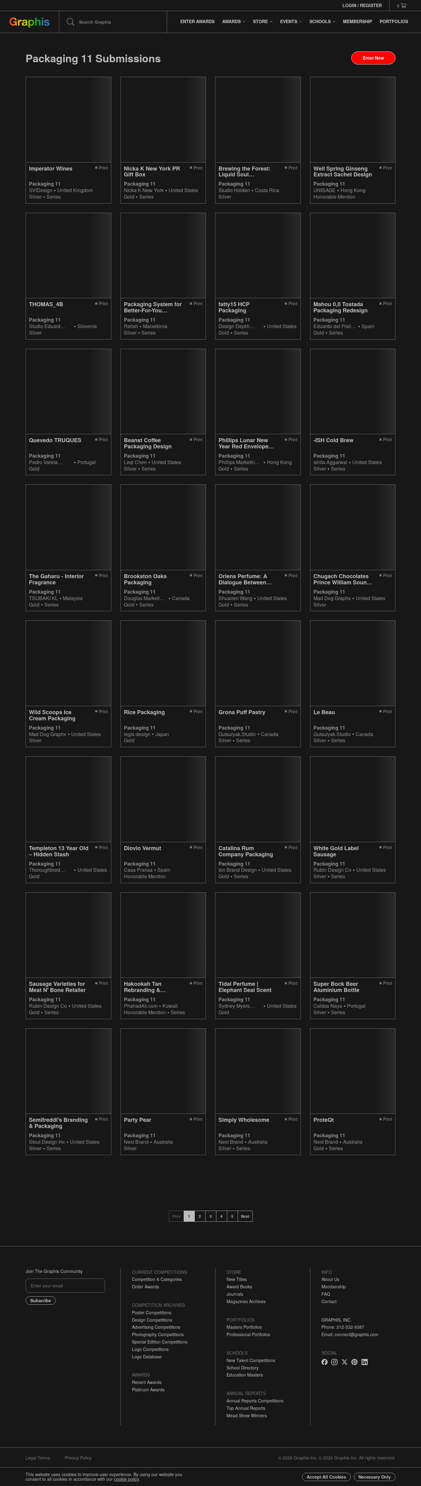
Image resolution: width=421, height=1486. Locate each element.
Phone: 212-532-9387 (342, 1327)
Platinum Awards (148, 1389)
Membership (333, 1286)
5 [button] (232, 1216)
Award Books (239, 1286)
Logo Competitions (150, 1349)
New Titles (237, 1279)
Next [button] (245, 1216)
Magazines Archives (246, 1301)
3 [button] (211, 1216)
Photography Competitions (158, 1334)
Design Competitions (152, 1320)
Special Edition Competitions (159, 1342)
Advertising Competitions (156, 1327)
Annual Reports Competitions (255, 1400)
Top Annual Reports (246, 1408)
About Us (330, 1279)
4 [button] (221, 1216)
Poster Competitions (151, 1312)
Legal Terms (38, 1458)
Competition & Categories (157, 1279)
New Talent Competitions (251, 1360)
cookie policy (126, 1479)
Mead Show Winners (247, 1415)
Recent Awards (146, 1382)
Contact (329, 1301)
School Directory (243, 1368)
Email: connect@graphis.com (349, 1334)
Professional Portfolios (248, 1334)
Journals (235, 1294)
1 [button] (189, 1216)
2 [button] (200, 1216)
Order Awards (145, 1286)
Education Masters (245, 1375)
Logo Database (147, 1356)
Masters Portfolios (244, 1327)
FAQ (325, 1294)
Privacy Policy (78, 1458)
